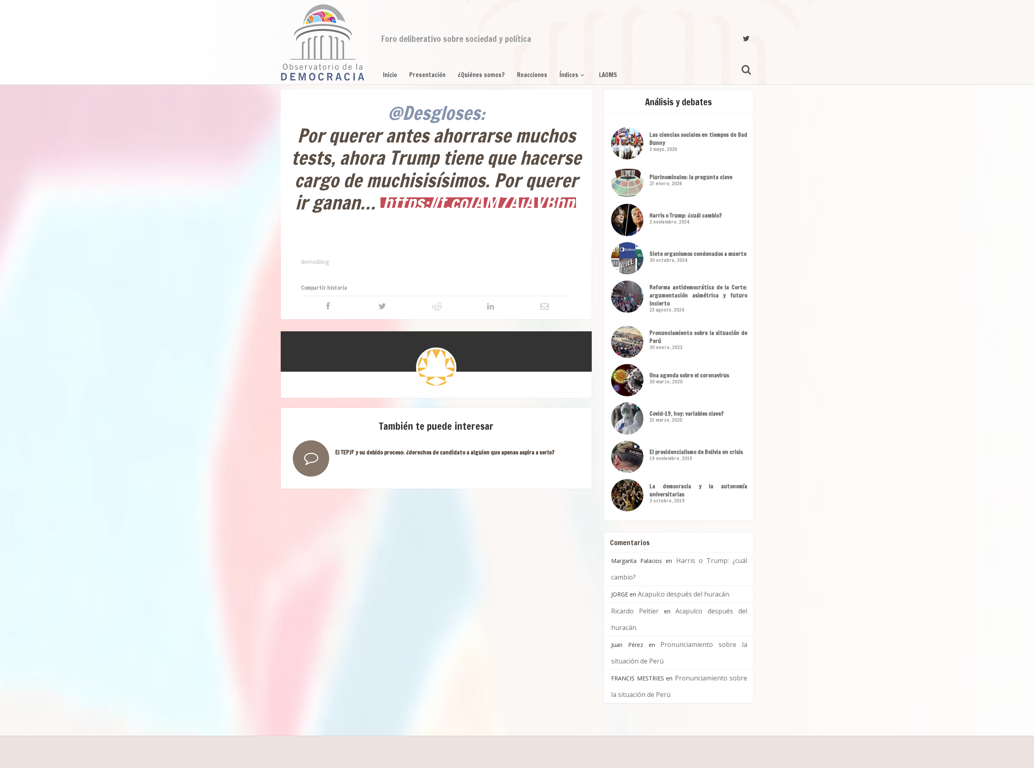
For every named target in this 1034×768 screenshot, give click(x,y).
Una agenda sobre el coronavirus (689, 375)
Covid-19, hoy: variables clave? (686, 414)
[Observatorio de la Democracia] (323, 42)
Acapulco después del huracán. (684, 594)
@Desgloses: (436, 113)
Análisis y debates (678, 102)
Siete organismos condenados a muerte (697, 254)
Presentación (427, 75)
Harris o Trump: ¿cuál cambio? (685, 215)
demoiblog (315, 262)
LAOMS (608, 75)
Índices (568, 75)
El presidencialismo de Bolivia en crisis (696, 452)
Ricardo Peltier (635, 611)
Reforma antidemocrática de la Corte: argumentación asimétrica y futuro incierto (698, 295)
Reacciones (532, 75)
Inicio (390, 75)
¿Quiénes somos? (481, 75)
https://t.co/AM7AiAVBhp (478, 202)
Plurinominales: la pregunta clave (690, 177)
